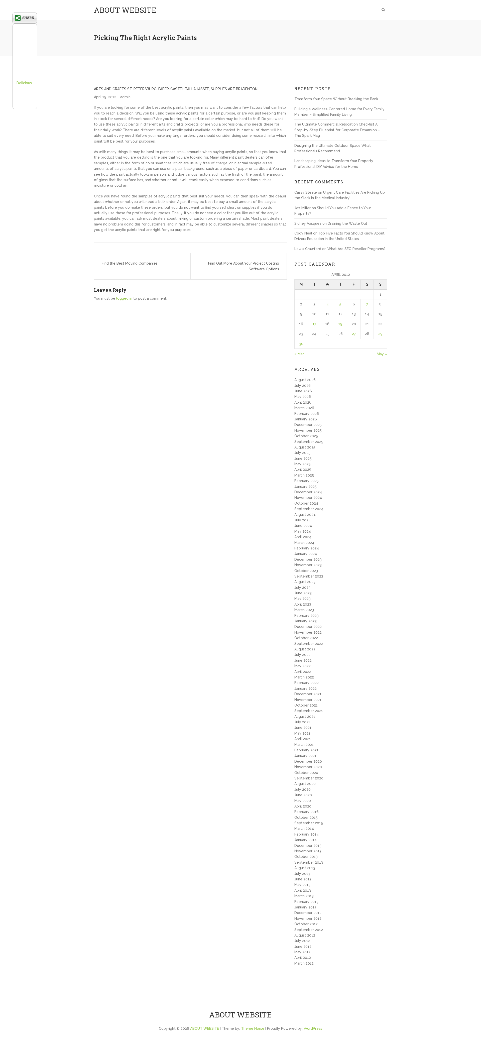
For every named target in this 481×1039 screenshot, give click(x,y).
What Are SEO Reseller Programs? (356, 249)
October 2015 (306, 818)
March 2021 (304, 745)
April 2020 (302, 806)
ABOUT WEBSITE (125, 10)
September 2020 (308, 778)
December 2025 (308, 425)
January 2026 (305, 419)
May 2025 (302, 464)
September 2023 (308, 576)
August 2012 (304, 935)
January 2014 (305, 840)
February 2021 (306, 750)
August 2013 (304, 868)
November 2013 (307, 851)
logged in (124, 298)
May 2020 (302, 801)
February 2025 (306, 481)
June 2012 (302, 947)
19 (340, 324)
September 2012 (308, 930)
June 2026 (303, 391)
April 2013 (302, 890)
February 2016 (306, 812)
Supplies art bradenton (234, 89)
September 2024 (308, 509)
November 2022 (308, 632)
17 (314, 324)
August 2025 (304, 447)
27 (354, 334)
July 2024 (302, 520)
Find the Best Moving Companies (130, 263)
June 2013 (302, 879)
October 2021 (306, 705)
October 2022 (306, 638)
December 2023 (308, 559)
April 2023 (302, 604)
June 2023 (303, 593)
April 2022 (302, 672)
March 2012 (304, 963)
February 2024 (306, 548)
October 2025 (306, 436)
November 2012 (307, 918)
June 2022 (303, 660)
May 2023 (302, 599)
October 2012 (306, 924)
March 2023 (304, 610)
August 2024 (305, 515)
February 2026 (306, 414)
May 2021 (302, 733)
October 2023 (306, 571)
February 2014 (306, 834)
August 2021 (304, 717)
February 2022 (306, 683)
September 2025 (308, 442)
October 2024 (306, 503)
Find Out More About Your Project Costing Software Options (243, 266)
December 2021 (307, 694)
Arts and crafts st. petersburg (125, 89)
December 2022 (308, 627)
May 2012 (302, 952)
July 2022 (302, 655)
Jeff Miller (302, 208)
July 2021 (302, 722)
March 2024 (304, 543)
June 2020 (303, 795)
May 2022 (302, 666)
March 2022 (304, 677)
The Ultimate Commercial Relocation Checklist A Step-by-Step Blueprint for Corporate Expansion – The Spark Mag (337, 130)
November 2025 (308, 430)
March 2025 (304, 475)
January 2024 (305, 554)
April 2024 (302, 537)
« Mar (299, 354)
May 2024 (302, 531)
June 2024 (303, 526)
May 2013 (302, 885)
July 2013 (302, 874)
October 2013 (306, 857)
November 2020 (308, 767)
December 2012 (307, 913)
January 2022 (305, 688)
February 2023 (306, 616)
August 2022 (304, 649)
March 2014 (304, 829)
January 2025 (305, 487)
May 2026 (302, 397)
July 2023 (302, 588)
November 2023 (308, 565)
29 (380, 334)
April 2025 (302, 470)
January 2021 (305, 756)
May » (382, 354)
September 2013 (308, 862)
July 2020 (302, 789)
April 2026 (302, 402)
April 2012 (302, 958)
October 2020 (306, 773)
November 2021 (307, 700)
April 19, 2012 (105, 97)
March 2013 (304, 896)
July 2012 (302, 941)
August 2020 (305, 784)
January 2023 (305, 621)
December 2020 (308, 761)
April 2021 (302, 739)
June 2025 (303, 458)
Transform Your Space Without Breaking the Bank (336, 99)
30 (301, 344)
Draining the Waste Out (347, 223)
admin (125, 97)
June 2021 (302, 728)
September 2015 (308, 823)
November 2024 (308, 498)
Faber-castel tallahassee (183, 89)
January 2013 (305, 907)
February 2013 (306, 902)
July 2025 (302, 453)
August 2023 (304, 582)
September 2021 (308, 711)
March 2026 (304, 408)
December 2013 (307, 846)
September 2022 (308, 644)
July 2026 (302, 386)
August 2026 (305, 380)
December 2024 (308, 492)
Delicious (24, 83)
